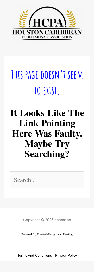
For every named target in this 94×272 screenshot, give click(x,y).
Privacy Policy (66, 255)
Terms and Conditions (34, 255)
